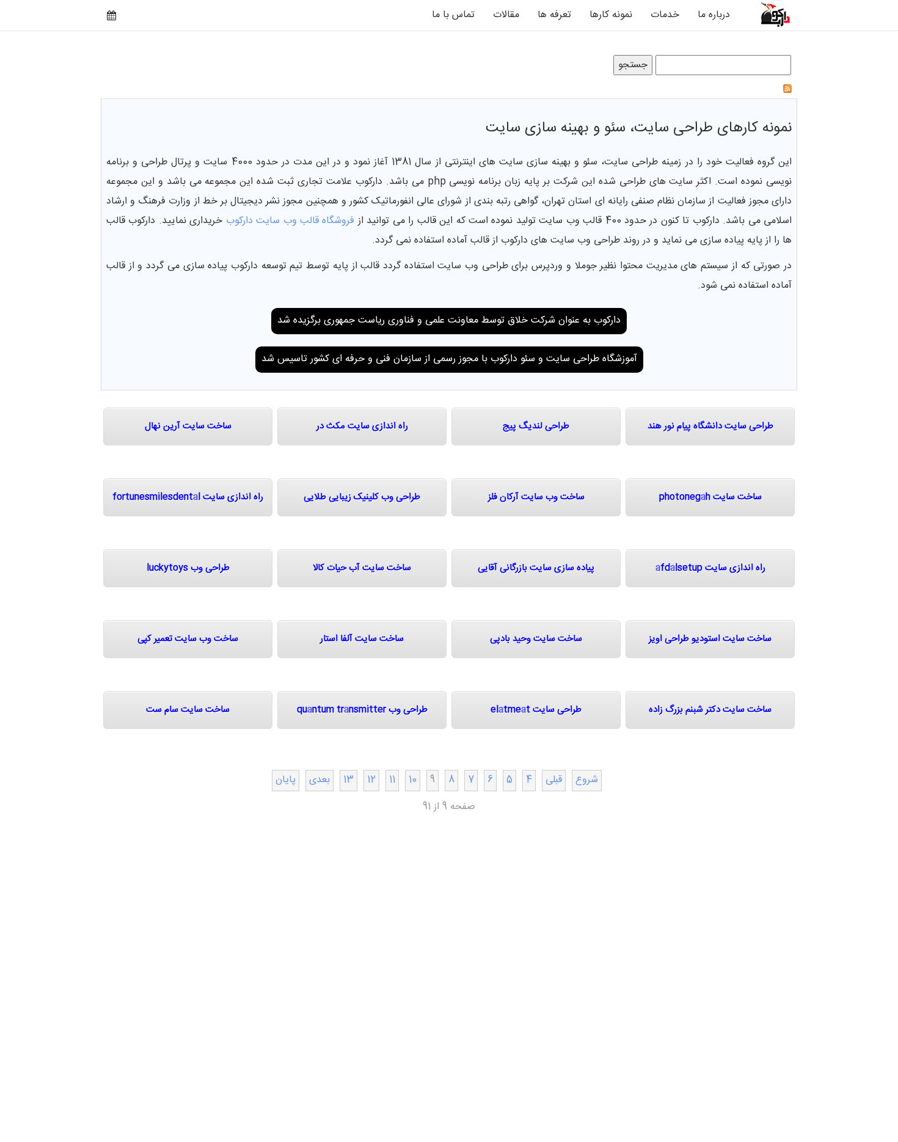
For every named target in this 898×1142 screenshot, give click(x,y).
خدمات (665, 15)
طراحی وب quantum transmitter (362, 709)
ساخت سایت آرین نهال (188, 426)
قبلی (554, 780)
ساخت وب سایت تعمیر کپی (187, 638)
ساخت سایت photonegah (710, 497)
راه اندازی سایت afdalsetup (710, 568)
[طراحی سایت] (768, 14)
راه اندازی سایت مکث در (362, 426)
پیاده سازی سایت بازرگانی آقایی (536, 568)
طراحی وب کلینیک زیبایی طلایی (362, 497)
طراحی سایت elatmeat (536, 709)
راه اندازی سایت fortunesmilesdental (187, 497)
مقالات (506, 15)
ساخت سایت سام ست (188, 709)
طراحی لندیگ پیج (536, 426)
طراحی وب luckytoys (188, 568)
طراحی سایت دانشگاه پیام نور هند (710, 426)
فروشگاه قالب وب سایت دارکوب (290, 221)
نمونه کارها (611, 15)
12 (371, 780)
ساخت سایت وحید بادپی (536, 638)
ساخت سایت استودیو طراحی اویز (710, 638)
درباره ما (714, 15)
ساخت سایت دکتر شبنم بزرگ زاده (710, 709)
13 (348, 780)
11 (392, 780)
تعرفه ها (554, 15)
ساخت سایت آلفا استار (362, 638)
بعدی (319, 780)
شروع (586, 780)
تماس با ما (453, 15)
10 (413, 780)
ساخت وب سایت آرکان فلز (536, 497)
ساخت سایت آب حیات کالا (362, 568)
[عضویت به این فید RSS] (787, 88)
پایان (286, 780)
